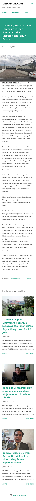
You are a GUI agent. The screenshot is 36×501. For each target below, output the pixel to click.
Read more (30, 354)
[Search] (27, 3)
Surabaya (16, 278)
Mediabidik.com (12, 3)
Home (4, 12)
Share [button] (29, 278)
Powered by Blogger (19, 495)
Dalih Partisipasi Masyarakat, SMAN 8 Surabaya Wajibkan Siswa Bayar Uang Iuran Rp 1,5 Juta (17, 326)
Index (10, 278)
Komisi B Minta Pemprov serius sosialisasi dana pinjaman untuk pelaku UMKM (17, 392)
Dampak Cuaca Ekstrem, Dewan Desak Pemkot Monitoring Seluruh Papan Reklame (16, 457)
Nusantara (15, 12)
